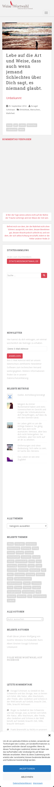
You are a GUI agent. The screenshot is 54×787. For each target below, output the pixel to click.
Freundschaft (13, 557)
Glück (31, 561)
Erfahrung (26, 548)
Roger (13, 710)
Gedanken (26, 557)
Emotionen (31, 544)
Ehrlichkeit (24, 109)
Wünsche (22, 596)
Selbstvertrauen (14, 583)
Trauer (27, 583)
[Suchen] (44, 275)
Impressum (38, 783)
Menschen (35, 109)
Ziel (29, 596)
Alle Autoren (15, 612)
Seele (10, 578)
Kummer (22, 565)
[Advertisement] (29, 304)
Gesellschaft (21, 561)
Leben (22, 125)
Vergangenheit (14, 592)
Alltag (10, 544)
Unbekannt (14, 98)
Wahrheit (10, 113)
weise (21, 129)
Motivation (34, 570)
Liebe (38, 565)
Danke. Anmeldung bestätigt (31, 394)
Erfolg (35, 548)
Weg (38, 592)
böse (9, 125)
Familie (11, 552)
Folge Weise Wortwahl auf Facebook (24, 658)
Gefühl (11, 561)
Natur (10, 574)
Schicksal (30, 574)
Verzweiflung (28, 592)
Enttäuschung (13, 548)
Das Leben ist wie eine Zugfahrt (28, 458)
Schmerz (40, 574)
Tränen (18, 587)
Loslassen (12, 570)
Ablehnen (27, 776)
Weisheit (11, 596)
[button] (49, 735)
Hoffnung (12, 565)
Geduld (36, 557)
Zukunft (11, 600)
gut (15, 125)
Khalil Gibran (13, 636)
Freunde (29, 552)
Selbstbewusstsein (23, 578)
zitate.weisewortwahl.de (23, 261)
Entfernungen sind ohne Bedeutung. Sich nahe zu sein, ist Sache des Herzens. (32, 448)
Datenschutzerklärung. (18, 378)
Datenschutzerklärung (22, 783)
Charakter (19, 544)
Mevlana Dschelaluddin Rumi (29, 639)
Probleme (19, 574)
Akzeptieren (27, 768)
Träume (27, 587)
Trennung (36, 583)
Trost (10, 587)
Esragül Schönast (29, 643)
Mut (43, 570)
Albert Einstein (14, 643)
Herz (39, 561)
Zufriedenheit (40, 596)
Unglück (36, 587)
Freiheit (20, 552)
